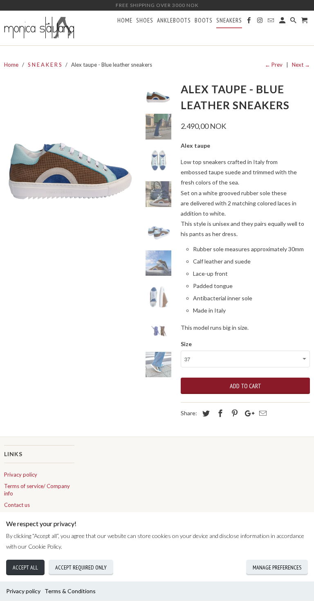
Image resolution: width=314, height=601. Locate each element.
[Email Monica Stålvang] (271, 22)
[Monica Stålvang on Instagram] (260, 22)
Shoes (144, 20)
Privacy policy (23, 590)
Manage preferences (277, 567)
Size (186, 343)
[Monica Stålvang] (39, 28)
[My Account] (283, 22)
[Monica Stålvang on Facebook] (249, 22)
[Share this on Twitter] (204, 413)
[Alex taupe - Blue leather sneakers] (71, 147)
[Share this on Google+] (247, 413)
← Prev (274, 64)
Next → (301, 64)
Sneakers (229, 20)
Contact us (17, 505)
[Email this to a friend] (261, 413)
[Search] (294, 22)
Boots (204, 20)
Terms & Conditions (70, 590)
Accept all (25, 567)
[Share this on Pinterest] (233, 413)
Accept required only (81, 567)
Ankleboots (174, 20)
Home (124, 20)
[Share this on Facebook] (219, 413)
